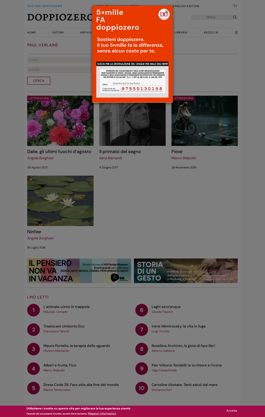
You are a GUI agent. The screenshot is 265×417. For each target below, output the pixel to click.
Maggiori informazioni (102, 413)
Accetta (231, 410)
